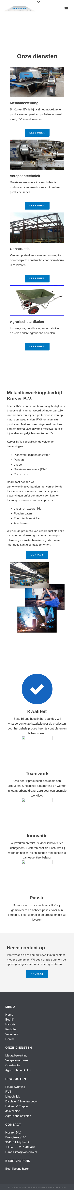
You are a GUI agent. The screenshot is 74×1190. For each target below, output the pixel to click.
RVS (8, 1091)
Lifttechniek (12, 1096)
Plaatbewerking (15, 1086)
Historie (10, 1024)
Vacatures (11, 1034)
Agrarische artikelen (18, 1070)
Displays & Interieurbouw (21, 1101)
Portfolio (10, 1029)
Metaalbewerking (16, 1055)
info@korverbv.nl (26, 1152)
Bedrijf (9, 1019)
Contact (10, 1039)
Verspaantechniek (16, 1060)
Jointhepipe (12, 1111)
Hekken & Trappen (17, 1106)
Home (9, 1014)
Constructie (12, 1065)
